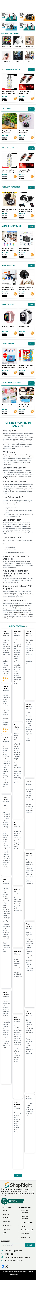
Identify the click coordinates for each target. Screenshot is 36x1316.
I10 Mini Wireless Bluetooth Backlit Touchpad (7, 250)
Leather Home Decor (10, 69)
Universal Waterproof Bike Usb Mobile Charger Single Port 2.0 (9, 211)
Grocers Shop (25, 1201)
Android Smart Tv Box (11, 226)
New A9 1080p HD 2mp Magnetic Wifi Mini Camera (9, 289)
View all (31, 70)
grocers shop (17, 612)
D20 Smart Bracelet (25, 326)
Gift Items (6, 109)
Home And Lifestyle (27, 1197)
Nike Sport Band (7, 326)
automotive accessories (22, 614)
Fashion (23, 1194)
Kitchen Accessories (11, 383)
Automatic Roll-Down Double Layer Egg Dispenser (25, 407)
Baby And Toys (25, 1205)
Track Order (6, 1197)
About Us (6, 1182)
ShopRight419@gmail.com (13, 1218)
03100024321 (9, 1222)
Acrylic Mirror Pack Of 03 (26, 131)
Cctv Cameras (8, 265)
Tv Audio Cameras (27, 1190)
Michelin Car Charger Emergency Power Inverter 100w (25, 211)
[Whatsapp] (24, 1234)
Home (5, 1178)
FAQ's (4, 1200)
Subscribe (30, 1213)
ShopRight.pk (6, 478)
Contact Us (6, 1185)
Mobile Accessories (10, 187)
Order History (7, 1193)
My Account (6, 1189)
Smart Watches (8, 304)
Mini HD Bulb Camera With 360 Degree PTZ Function (25, 289)
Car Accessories (9, 148)
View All (18, 1143)
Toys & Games (7, 343)
